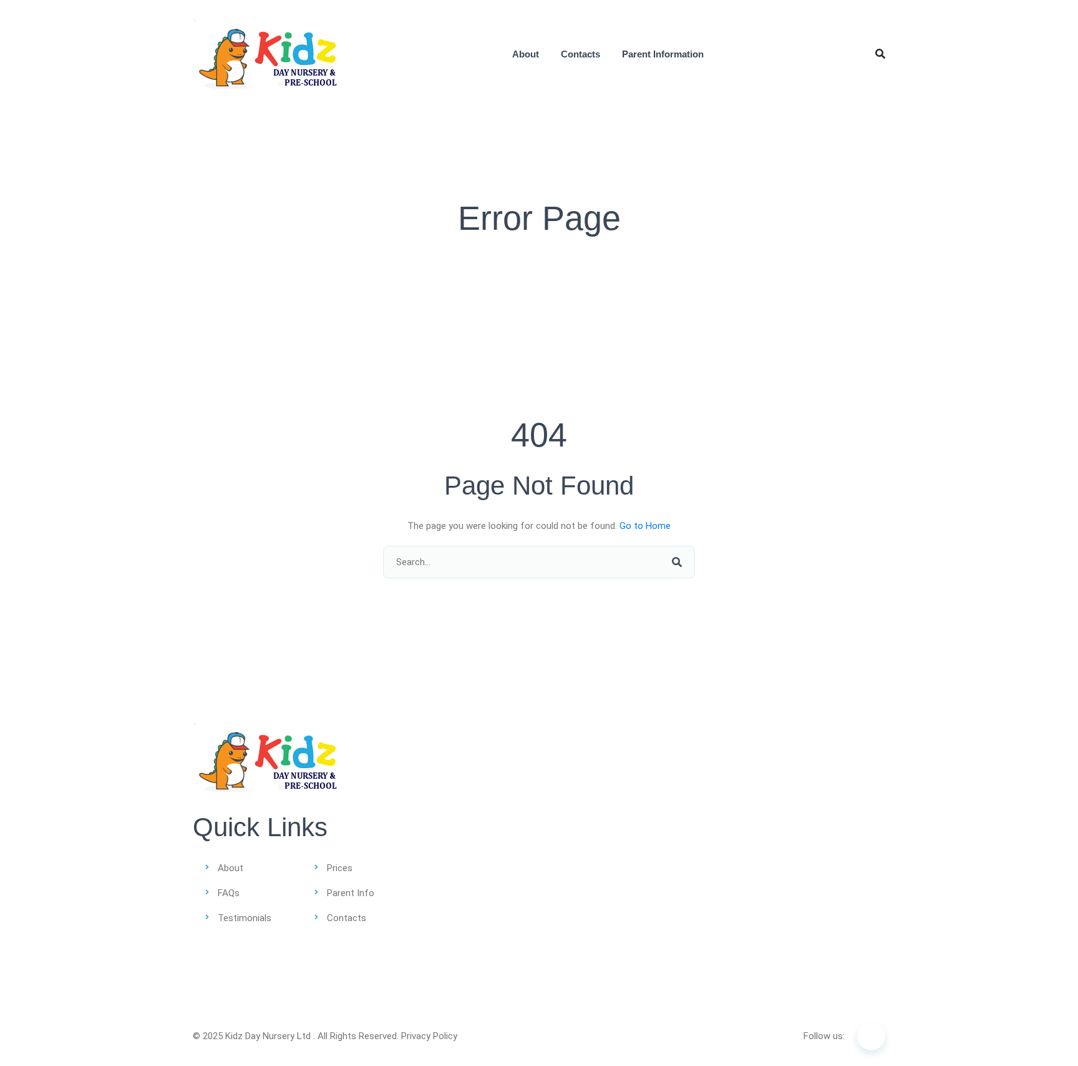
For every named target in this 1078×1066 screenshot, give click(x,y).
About (525, 54)
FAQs (229, 893)
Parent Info (350, 893)
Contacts (580, 54)
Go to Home (645, 525)
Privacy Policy (429, 1036)
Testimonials (244, 918)
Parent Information (663, 54)
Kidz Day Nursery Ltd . (270, 1036)
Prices (339, 868)
